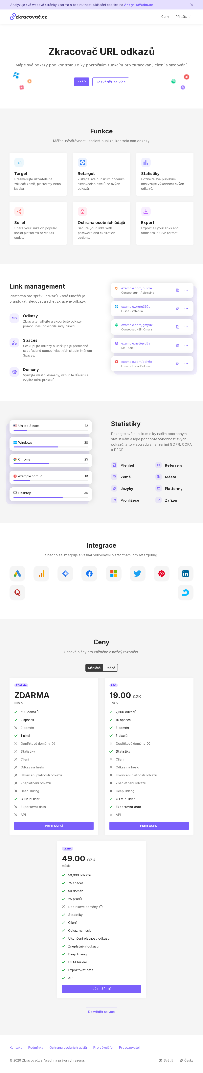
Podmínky (35, 1047)
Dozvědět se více (111, 82)
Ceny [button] (165, 17)
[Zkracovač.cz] (28, 17)
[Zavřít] (192, 4)
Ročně (110, 668)
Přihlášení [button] (182, 17)
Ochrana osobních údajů (68, 1047)
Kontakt (16, 1047)
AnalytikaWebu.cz (138, 5)
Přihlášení (54, 826)
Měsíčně (94, 668)
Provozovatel (129, 1047)
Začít (81, 82)
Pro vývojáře (103, 1047)
